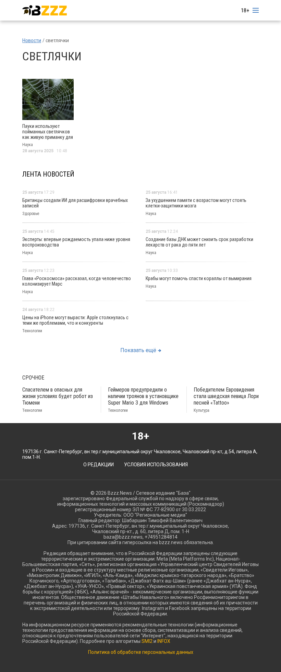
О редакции (98, 464)
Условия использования (156, 464)
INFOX (163, 641)
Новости (31, 40)
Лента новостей (48, 174)
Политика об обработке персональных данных (140, 652)
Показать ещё (138, 350)
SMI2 (147, 641)
